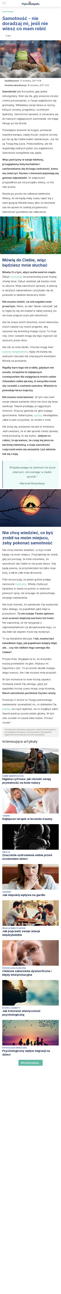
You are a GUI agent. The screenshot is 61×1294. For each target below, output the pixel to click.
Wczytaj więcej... (30, 1062)
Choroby (6, 892)
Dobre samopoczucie (13, 776)
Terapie (6, 816)
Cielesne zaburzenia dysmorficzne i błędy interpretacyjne (26, 972)
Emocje (6, 852)
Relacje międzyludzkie (14, 928)
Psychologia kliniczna (14, 968)
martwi (6, 708)
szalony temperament (15, 351)
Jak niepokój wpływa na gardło (23, 895)
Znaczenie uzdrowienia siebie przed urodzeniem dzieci (27, 856)
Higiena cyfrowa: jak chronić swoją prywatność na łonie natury (26, 780)
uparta (37, 415)
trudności (20, 584)
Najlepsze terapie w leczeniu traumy (27, 819)
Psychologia (7, 12)
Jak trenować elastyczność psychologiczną (21, 1012)
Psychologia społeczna (14, 1048)
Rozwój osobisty (11, 1008)
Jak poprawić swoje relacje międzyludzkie (21, 933)
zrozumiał (16, 276)
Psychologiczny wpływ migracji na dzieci (26, 1052)
